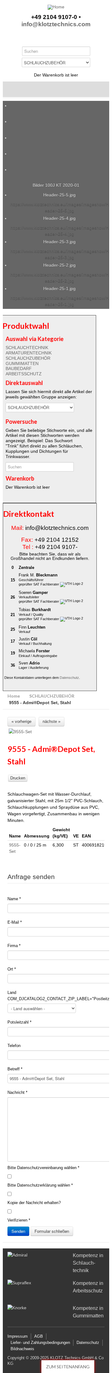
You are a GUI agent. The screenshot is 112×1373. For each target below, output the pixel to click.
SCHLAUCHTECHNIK (27, 347)
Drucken (17, 778)
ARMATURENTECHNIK (29, 352)
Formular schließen (52, 1231)
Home (13, 696)
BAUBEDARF (19, 368)
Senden (18, 1231)
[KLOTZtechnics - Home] (56, 7)
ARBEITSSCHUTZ (24, 373)
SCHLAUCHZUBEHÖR (28, 358)
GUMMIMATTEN (22, 363)
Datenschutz (69, 677)
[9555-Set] (57, 731)
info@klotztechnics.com (56, 24)
